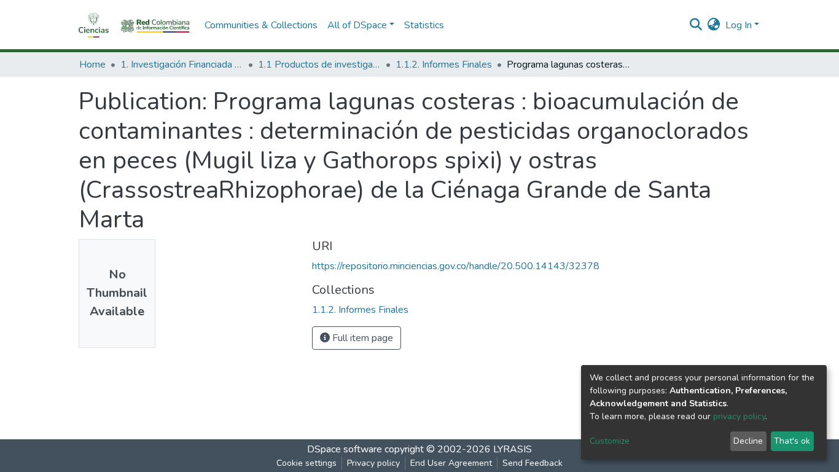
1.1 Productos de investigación (319, 64)
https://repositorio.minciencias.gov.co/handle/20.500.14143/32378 (455, 266)
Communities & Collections (261, 25)
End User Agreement (451, 463)
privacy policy (739, 416)
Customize (610, 441)
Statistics (424, 25)
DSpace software (344, 449)
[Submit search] (696, 25)
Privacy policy (373, 463)
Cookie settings (306, 463)
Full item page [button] (361, 338)
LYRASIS (512, 449)
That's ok (792, 441)
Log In (738, 25)
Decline (748, 441)
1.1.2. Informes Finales (444, 64)
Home (92, 64)
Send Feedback (532, 463)
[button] (714, 25)
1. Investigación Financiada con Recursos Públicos (181, 64)
